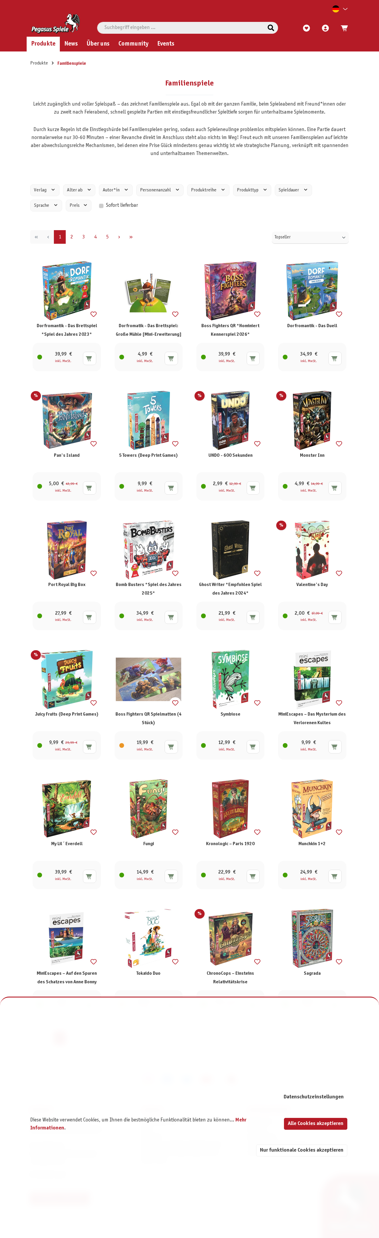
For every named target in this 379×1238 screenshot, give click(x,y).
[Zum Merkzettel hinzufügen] (93, 314)
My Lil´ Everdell (67, 844)
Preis (75, 206)
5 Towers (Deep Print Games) (148, 455)
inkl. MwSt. (63, 361)
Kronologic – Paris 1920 (230, 844)
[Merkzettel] (306, 28)
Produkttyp (248, 190)
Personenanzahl (156, 190)
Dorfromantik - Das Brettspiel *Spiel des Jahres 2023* (67, 330)
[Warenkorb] (342, 28)
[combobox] (180, 28)
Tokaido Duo (148, 973)
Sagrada (312, 973)
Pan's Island (67, 455)
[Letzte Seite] (131, 237)
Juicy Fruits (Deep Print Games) (67, 714)
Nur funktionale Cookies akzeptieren (301, 1150)
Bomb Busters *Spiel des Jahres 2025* (149, 588)
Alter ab (75, 190)
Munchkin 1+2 (312, 844)
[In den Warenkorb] (89, 358)
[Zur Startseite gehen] (55, 23)
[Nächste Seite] (119, 237)
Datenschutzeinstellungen (313, 1097)
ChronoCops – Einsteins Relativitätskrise (230, 977)
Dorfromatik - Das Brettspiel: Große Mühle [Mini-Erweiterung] (149, 330)
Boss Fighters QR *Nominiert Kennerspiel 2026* (230, 330)
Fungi (148, 844)
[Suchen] (271, 28)
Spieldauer (289, 190)
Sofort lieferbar (122, 205)
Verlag (40, 190)
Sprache (42, 206)
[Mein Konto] (325, 28)
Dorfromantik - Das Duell (312, 326)
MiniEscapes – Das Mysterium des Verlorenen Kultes (312, 718)
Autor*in (112, 190)
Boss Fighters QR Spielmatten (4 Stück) (148, 718)
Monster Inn (312, 455)
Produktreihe (204, 190)
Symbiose (230, 714)
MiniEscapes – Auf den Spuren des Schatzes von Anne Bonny (67, 977)
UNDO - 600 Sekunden (230, 455)
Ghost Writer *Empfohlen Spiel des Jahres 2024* (230, 588)
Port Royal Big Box (66, 584)
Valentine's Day (312, 584)
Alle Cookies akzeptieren (315, 1123)
